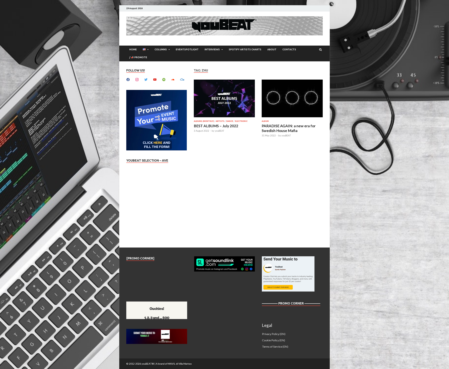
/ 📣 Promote (138, 57)
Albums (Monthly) (204, 121)
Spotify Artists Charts (245, 49)
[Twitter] (146, 79)
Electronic (241, 121)
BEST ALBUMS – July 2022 (216, 126)
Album (265, 121)
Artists (220, 121)
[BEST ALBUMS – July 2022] (224, 99)
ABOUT (271, 49)
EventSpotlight (187, 49)
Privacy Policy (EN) (273, 334)
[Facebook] (128, 79)
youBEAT (219, 130)
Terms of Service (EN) (275, 346)
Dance (229, 121)
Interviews (212, 49)
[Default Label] (155, 79)
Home (133, 49)
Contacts (289, 49)
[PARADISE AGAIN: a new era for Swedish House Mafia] (292, 99)
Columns (161, 49)
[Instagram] (137, 79)
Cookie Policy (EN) (273, 340)
